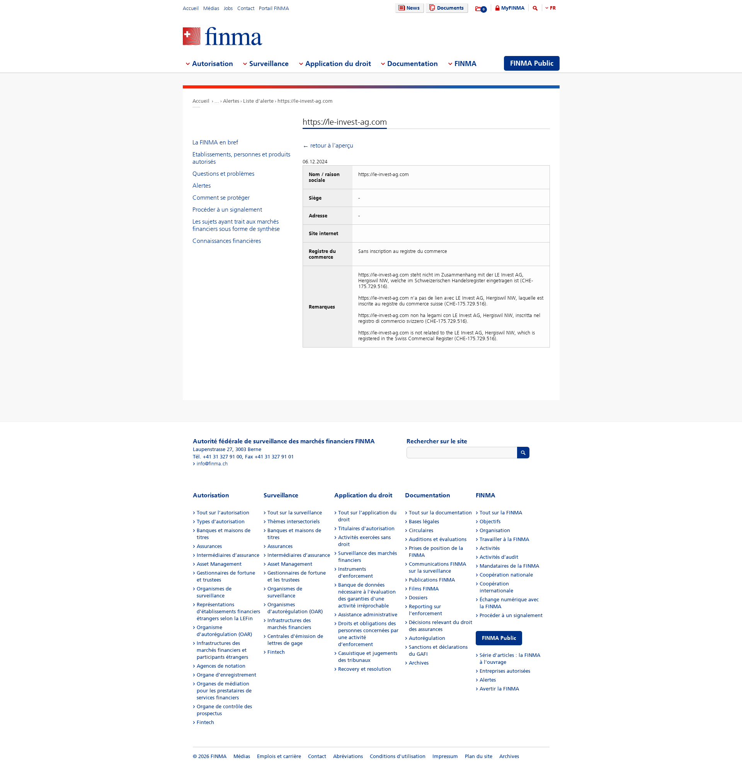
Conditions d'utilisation (397, 756)
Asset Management (219, 564)
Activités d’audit (499, 557)
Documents (450, 8)
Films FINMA (424, 589)
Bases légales (424, 521)
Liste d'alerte (258, 101)
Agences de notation (221, 666)
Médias (211, 8)
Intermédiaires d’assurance (228, 555)
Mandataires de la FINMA (509, 566)
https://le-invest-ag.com (305, 101)
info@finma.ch (212, 463)
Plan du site (478, 756)
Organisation (495, 530)
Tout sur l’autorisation (223, 513)
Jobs (228, 8)
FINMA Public (499, 638)
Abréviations (348, 756)
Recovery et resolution (364, 669)
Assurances (209, 546)
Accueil (191, 8)
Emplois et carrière (279, 756)
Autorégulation (427, 638)
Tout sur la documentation (440, 513)
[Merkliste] (478, 9)
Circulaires (421, 530)
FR (553, 8)
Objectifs (490, 521)
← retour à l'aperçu (328, 145)
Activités (490, 548)
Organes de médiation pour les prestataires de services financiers (224, 691)
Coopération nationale (506, 575)
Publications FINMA (432, 580)
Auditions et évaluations (437, 539)
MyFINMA (512, 8)
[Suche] (535, 9)
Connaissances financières (226, 240)
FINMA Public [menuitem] (531, 63)
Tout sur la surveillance (294, 513)
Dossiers (418, 597)
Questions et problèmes (223, 173)
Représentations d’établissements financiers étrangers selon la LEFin (228, 611)
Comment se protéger (221, 197)
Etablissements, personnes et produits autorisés (241, 158)
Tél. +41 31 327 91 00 (217, 457)
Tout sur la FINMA (501, 513)
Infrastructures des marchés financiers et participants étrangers (222, 650)
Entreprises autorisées (505, 671)
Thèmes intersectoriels (293, 521)
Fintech (205, 722)
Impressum (445, 756)
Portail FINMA (274, 8)
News (413, 8)
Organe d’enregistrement (226, 675)
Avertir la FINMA (499, 689)
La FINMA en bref (215, 142)
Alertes (231, 101)
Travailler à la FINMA (504, 539)
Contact (245, 8)
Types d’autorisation (221, 521)
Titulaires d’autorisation (366, 528)
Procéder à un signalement (227, 209)
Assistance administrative (367, 614)
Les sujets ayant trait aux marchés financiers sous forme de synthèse (236, 225)
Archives (419, 663)
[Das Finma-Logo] (222, 37)
